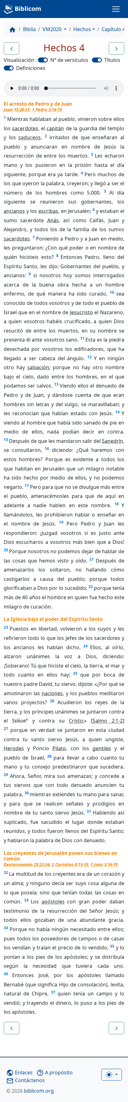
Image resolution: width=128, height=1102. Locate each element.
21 (91, 559)
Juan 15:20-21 (17, 109)
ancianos (14, 211)
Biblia (29, 29)
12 (89, 357)
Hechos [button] (82, 29)
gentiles (102, 748)
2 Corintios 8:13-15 (70, 864)
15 (6, 439)
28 (49, 756)
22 (91, 586)
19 (61, 522)
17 (27, 485)
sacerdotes (25, 128)
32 (6, 872)
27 (6, 728)
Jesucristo (81, 312)
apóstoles (53, 901)
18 (116, 504)
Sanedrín (112, 441)
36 (6, 973)
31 (89, 811)
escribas (48, 211)
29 (6, 774)
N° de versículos (69, 60)
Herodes (14, 748)
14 (117, 412)
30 (27, 793)
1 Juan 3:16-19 (103, 864)
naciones (52, 693)
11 (82, 338)
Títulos (112, 60)
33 (26, 900)
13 (56, 384)
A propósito (54, 1072)
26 (52, 701)
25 (75, 673)
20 (6, 550)
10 (112, 292)
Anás (53, 220)
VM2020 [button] (53, 29)
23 (6, 627)
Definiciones (30, 68)
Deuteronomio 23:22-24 (26, 864)
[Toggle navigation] (115, 9)
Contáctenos (25, 1080)
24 (85, 646)
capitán (55, 128)
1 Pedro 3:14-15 (47, 109)
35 (112, 946)
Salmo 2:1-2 (108, 720)
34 (6, 927)
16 (47, 448)
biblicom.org (30, 1090)
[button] (11, 48)
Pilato (59, 748)
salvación (38, 367)
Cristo (76, 720)
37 (53, 992)
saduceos (29, 137)
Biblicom (27, 8)
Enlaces (19, 1072)
